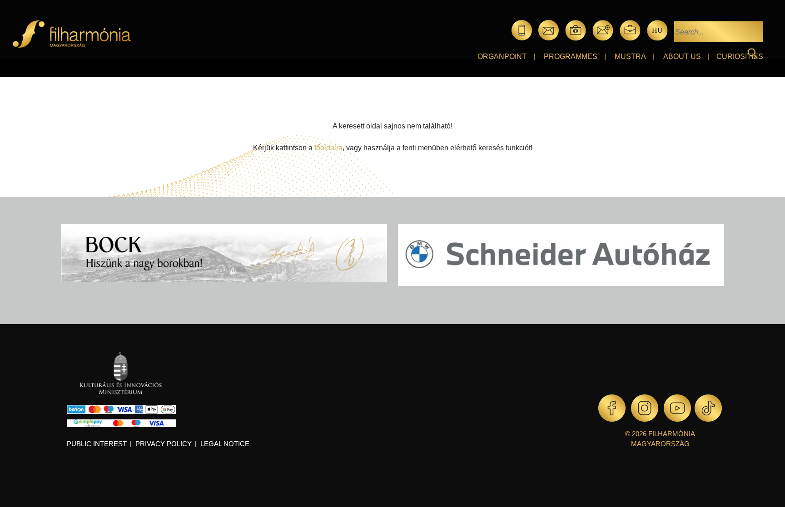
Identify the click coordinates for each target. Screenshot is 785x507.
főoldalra (328, 148)
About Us (682, 56)
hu (657, 30)
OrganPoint (502, 56)
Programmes (570, 56)
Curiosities (739, 56)
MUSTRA (630, 56)
